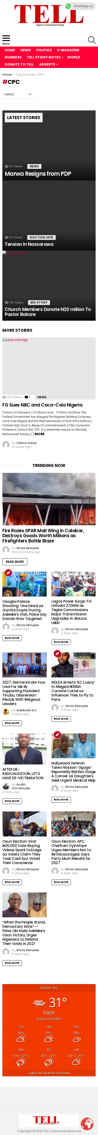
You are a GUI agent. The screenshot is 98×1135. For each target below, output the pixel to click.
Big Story (39, 302)
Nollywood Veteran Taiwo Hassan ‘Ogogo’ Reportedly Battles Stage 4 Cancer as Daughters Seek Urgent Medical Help (73, 772)
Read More (15, 562)
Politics (44, 50)
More (40, 434)
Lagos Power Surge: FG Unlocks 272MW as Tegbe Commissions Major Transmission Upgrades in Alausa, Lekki (71, 612)
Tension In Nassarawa (29, 244)
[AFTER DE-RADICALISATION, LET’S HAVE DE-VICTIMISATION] (24, 748)
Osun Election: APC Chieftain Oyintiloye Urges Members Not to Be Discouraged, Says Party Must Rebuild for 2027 (71, 852)
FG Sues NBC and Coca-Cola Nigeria (42, 405)
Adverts (47, 64)
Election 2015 (41, 237)
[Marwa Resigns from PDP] (49, 145)
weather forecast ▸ (49, 1073)
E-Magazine (68, 50)
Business (13, 57)
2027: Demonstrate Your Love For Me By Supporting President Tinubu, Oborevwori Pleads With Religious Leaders (23, 693)
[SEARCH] (92, 40)
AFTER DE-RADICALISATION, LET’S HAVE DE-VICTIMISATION (22, 773)
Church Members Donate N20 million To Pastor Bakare (48, 312)
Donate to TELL (19, 64)
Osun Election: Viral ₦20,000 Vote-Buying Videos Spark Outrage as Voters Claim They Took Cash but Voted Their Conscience (21, 852)
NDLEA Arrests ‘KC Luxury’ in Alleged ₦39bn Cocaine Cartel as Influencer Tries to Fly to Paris (73, 691)
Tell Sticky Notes (43, 57)
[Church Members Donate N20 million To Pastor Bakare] (49, 286)
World (73, 57)
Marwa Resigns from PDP (38, 174)
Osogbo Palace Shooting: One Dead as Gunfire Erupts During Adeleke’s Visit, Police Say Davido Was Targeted (24, 610)
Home (10, 50)
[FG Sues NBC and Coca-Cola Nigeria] (49, 368)
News (25, 50)
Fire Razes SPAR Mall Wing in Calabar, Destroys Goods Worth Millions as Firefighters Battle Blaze (43, 535)
